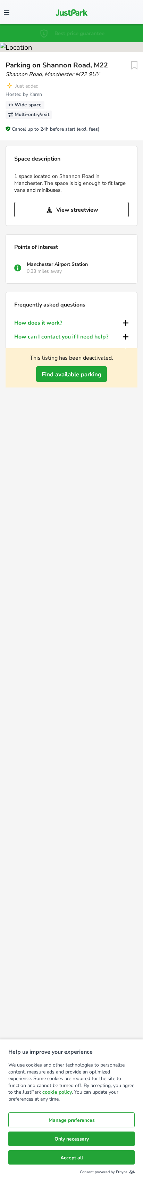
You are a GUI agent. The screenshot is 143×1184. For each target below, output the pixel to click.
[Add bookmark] (134, 65)
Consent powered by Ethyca (103, 1172)
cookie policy (57, 1092)
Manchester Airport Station (57, 264)
